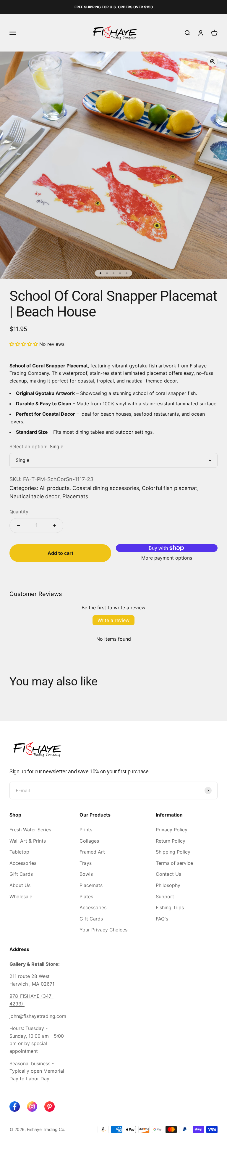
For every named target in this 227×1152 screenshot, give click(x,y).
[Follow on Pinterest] (49, 1106)
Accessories (22, 863)
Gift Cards (21, 874)
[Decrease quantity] (18, 525)
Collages (89, 841)
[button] (23, 344)
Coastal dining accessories (105, 488)
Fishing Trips (170, 907)
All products (54, 488)
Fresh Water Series (30, 830)
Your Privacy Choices (103, 930)
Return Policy (170, 841)
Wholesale (20, 896)
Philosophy (168, 885)
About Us (19, 885)
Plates (86, 896)
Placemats (75, 496)
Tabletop (19, 852)
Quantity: (19, 512)
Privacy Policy (171, 830)
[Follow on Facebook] (14, 1106)
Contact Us (168, 874)
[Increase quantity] (54, 525)
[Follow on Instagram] (32, 1106)
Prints (86, 830)
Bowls (86, 874)
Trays (86, 863)
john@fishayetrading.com (37, 1016)
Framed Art (92, 852)
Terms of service (174, 863)
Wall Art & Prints (27, 841)
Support (165, 896)
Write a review (113, 620)
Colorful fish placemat (169, 488)
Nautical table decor (34, 496)
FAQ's (162, 919)
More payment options (166, 558)
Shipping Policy (173, 852)
